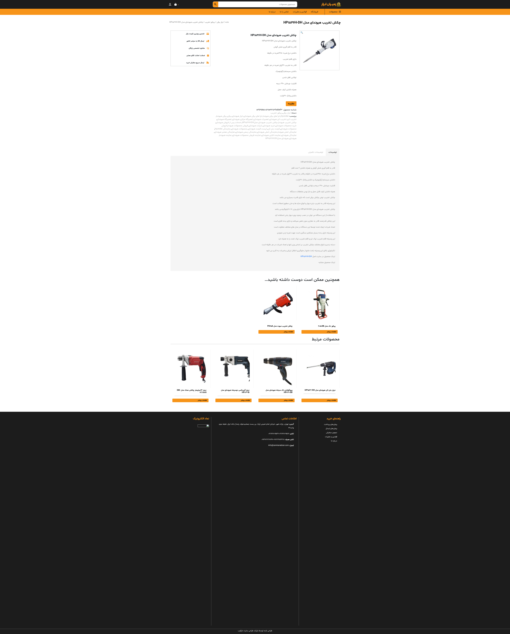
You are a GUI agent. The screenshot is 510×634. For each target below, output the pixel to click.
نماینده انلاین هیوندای (271, 135)
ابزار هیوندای (237, 116)
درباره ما (272, 11)
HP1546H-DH (307, 256)
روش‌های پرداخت (330, 424)
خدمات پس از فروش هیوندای (228, 122)
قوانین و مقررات (300, 11)
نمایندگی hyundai (222, 128)
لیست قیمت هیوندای (257, 128)
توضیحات (332, 152)
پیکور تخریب (210, 22)
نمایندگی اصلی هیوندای (267, 132)
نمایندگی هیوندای (288, 135)
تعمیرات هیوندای (261, 119)
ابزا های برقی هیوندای (253, 116)
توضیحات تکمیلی (315, 152)
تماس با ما (284, 11)
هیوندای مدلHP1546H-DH (276, 138)
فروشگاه (314, 11)
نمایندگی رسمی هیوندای (246, 132)
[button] (301, 32)
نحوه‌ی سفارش (331, 432)
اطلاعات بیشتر (331, 332)
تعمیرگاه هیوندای (224, 119)
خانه (227, 22)
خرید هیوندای (269, 125)
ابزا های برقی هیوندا (271, 116)
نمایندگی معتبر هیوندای (224, 132)
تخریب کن (291, 119)
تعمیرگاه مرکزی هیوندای (242, 119)
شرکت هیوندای (255, 125)
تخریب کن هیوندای (278, 119)
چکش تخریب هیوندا (287, 122)
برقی (229, 116)
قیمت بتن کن (274, 128)
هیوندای (292, 138)
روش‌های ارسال (331, 428)
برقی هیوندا (221, 116)
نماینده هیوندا (225, 135)
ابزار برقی (220, 22)
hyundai (284, 116)
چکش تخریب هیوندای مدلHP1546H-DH (260, 122)
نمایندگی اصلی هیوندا (287, 132)
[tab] (332, 152)
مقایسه (291, 103)
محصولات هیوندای (239, 128)
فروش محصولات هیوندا (238, 125)
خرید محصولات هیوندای (286, 125)
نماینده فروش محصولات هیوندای (246, 135)
